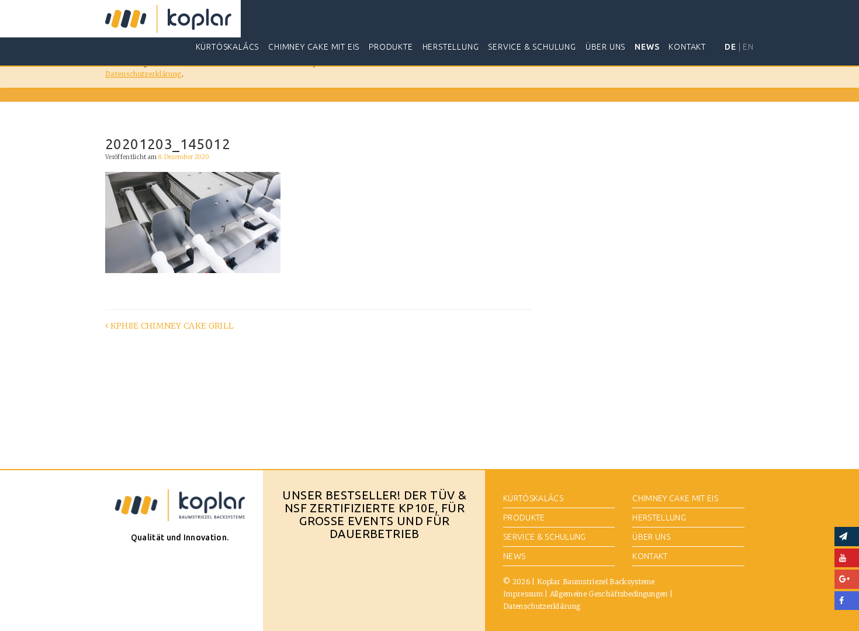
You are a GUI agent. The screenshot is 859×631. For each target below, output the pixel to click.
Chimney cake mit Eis (313, 46)
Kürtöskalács (227, 46)
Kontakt (687, 46)
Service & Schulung (532, 46)
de (730, 46)
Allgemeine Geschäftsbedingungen (609, 593)
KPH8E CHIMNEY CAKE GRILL (171, 325)
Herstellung (450, 46)
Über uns (605, 46)
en (748, 46)
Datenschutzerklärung (143, 74)
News (647, 46)
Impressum (523, 593)
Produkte (391, 46)
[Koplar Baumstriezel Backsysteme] (168, 19)
